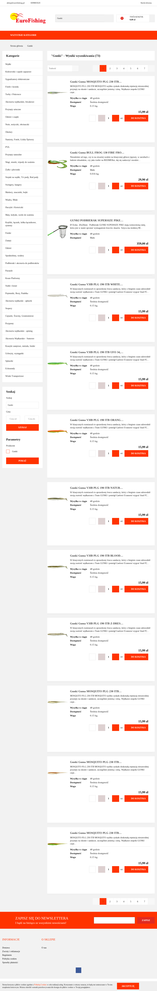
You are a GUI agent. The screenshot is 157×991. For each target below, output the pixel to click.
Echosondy (10, 368)
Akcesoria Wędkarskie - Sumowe (20, 338)
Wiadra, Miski (11, 200)
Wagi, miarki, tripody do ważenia (19, 162)
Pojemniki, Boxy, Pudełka (16, 293)
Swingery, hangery (13, 185)
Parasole (9, 271)
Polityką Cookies (40, 985)
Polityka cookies (9, 959)
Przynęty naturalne (13, 154)
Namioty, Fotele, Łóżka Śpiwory (19, 139)
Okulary (8, 132)
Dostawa (6, 948)
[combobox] (63, 68)
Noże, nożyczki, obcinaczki (17, 124)
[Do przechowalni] (92, 118)
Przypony (9, 323)
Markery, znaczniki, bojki (16, 192)
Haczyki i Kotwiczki (14, 207)
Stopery (8, 308)
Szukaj (22, 427)
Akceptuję (128, 986)
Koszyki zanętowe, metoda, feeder (20, 346)
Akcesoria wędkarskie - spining (19, 331)
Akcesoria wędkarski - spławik (19, 301)
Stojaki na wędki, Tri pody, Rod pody (21, 177)
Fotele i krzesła (12, 87)
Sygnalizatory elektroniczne (17, 79)
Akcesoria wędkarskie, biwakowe (20, 102)
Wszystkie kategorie (23, 35)
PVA (7, 147)
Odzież (8, 248)
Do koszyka (138, 118)
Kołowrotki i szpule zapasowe (18, 72)
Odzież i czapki (12, 117)
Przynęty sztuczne (13, 109)
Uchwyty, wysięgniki (14, 353)
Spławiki (9, 361)
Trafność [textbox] (52, 68)
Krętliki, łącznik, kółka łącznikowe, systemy (20, 224)
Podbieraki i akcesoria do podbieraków (22, 263)
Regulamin (7, 955)
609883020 (35, 3)
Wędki (8, 64)
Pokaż (22, 461)
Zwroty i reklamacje (11, 951)
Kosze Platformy (12, 278)
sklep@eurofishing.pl (16, 3)
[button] (11, 939)
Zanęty (8, 240)
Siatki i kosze (11, 286)
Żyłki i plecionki (13, 170)
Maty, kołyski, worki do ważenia (19, 215)
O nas (44, 948)
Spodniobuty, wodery (14, 256)
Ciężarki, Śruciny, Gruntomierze (19, 316)
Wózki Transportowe (14, 376)
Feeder (8, 233)
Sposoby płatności (10, 962)
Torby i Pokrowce (13, 94)
